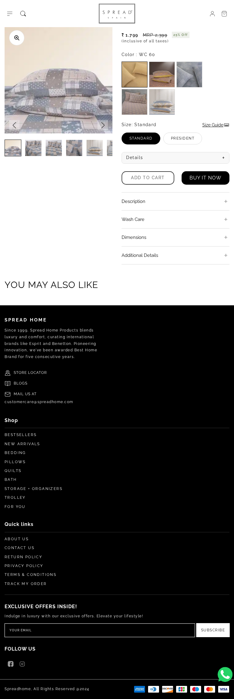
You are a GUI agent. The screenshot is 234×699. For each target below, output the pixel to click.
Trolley (15, 497)
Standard (144, 140)
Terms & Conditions (30, 575)
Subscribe (213, 630)
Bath (11, 479)
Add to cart (148, 177)
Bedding (15, 453)
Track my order (26, 584)
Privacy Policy (24, 566)
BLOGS (20, 383)
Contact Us (19, 548)
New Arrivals (22, 444)
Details (175, 157)
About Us (17, 539)
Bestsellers (21, 435)
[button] (9, 13)
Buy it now (206, 178)
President (186, 140)
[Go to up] (226, 691)
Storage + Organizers (33, 489)
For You (15, 507)
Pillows (15, 462)
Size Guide (212, 124)
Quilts (13, 471)
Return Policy (23, 557)
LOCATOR (37, 373)
